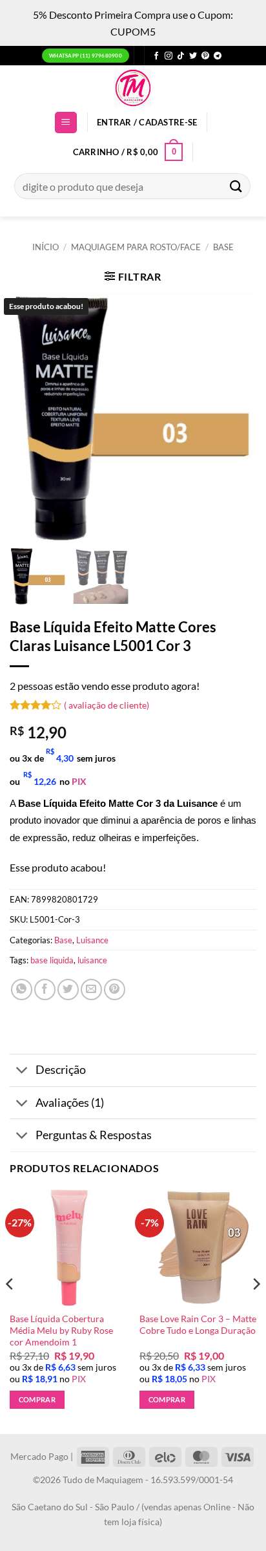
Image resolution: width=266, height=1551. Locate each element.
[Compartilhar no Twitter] (68, 989)
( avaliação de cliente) (106, 704)
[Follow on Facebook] (156, 56)
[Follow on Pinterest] (205, 56)
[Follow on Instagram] (168, 56)
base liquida (52, 960)
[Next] (255, 1310)
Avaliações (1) (70, 1102)
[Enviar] (236, 185)
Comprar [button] (37, 1399)
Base (223, 247)
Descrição (61, 1069)
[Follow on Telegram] (217, 56)
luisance (92, 960)
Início (45, 247)
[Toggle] (22, 1072)
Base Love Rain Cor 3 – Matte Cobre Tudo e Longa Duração (197, 1325)
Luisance (92, 940)
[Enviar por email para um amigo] (91, 989)
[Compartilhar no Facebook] (45, 989)
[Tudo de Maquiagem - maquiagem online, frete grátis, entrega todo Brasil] (133, 88)
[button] (65, 122)
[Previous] (10, 1310)
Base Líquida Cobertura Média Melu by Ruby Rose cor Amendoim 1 (61, 1330)
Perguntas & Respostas (94, 1135)
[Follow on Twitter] (193, 56)
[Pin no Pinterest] (114, 989)
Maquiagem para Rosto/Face (136, 247)
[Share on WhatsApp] (21, 989)
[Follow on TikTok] (181, 56)
